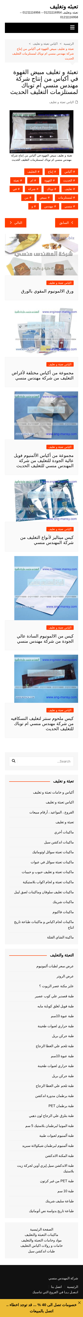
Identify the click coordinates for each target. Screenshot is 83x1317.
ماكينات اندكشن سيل (59, 842)
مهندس (48, 206)
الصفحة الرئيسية (41, 1229)
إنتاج (50, 171)
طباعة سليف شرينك (59, 1201)
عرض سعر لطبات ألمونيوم (55, 966)
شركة (32, 189)
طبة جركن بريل (63, 1036)
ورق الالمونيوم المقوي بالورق (47, 291)
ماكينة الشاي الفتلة (60, 937)
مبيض (43, 197)
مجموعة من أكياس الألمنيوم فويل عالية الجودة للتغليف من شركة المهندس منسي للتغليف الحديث (44, 460)
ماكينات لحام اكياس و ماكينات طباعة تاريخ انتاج (44, 924)
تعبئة (16, 180)
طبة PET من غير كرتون (57, 1181)
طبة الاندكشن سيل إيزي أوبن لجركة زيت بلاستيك (45, 1168)
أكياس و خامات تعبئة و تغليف (53, 792)
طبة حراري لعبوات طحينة (56, 1026)
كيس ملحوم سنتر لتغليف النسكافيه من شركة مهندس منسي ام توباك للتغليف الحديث (42, 723)
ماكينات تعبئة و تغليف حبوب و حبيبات (48, 872)
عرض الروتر (65, 976)
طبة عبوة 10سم (62, 1016)
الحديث (67, 180)
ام (31, 180)
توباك (50, 189)
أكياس (68, 171)
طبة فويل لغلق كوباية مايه (55, 1006)
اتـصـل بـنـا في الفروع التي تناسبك (55, 1292)
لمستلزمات (65, 197)
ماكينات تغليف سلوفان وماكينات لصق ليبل (44, 892)
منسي (68, 206)
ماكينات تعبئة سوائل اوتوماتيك (53, 852)
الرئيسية (72, 1287)
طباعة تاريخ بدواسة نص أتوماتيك (51, 1211)
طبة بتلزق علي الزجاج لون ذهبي (51, 1116)
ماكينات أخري (64, 832)
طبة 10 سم (65, 1191)
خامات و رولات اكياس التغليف (41, 1245)
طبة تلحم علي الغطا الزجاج (55, 1046)
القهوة (48, 180)
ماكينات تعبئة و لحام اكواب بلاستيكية (48, 882)
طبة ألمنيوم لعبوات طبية (56, 1135)
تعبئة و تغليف (65, 822)
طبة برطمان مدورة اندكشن (54, 1096)
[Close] (79, 1302)
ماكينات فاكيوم (63, 912)
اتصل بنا (56, 1287)
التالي (18, 222)
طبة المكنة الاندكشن (59, 1156)
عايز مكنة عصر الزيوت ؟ (56, 986)
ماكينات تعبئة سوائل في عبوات (52, 862)
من (26, 197)
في (15, 189)
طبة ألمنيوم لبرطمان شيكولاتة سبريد (48, 1146)
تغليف (68, 189)
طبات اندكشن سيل (41, 1251)
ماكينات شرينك (63, 902)
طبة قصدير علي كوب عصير (54, 996)
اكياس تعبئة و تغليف (61, 102)
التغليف (32, 171)
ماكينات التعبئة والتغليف (41, 1235)
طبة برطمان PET (61, 1106)
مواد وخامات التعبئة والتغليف (41, 1240)
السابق (64, 222)
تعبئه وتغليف (64, 6)
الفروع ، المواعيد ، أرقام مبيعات (51, 812)
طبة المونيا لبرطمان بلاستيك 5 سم (49, 1126)
